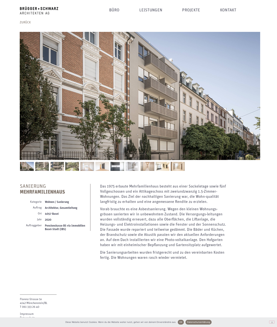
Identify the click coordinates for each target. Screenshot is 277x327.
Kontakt (228, 10)
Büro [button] (114, 10)
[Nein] (272, 322)
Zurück (25, 22)
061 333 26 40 (30, 307)
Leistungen (150, 10)
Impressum (27, 314)
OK (180, 322)
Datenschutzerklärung (198, 322)
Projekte (191, 10)
